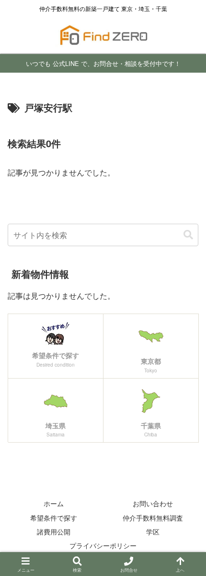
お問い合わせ (153, 503)
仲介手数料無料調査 (153, 517)
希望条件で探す (53, 517)
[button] (188, 234)
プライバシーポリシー (103, 545)
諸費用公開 (53, 531)
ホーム (54, 503)
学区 (153, 531)
